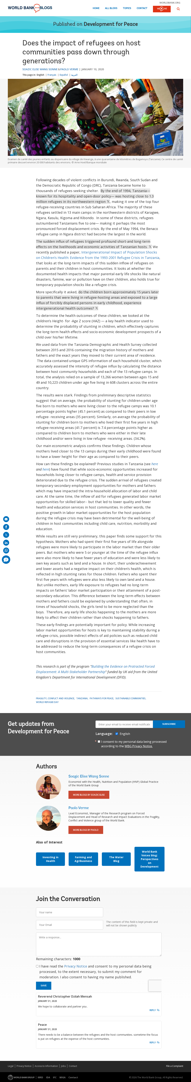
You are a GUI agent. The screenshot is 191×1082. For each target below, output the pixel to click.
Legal (10, 1066)
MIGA (62, 1077)
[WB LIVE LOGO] (162, 9)
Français (52, 74)
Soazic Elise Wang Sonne (40, 69)
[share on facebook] (6, 527)
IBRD (40, 1077)
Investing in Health (50, 859)
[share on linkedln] (6, 543)
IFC (55, 1077)
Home (96, 8)
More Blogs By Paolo (85, 829)
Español (64, 74)
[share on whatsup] (6, 551)
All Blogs (111, 8)
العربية (74, 74)
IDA (48, 1077)
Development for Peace (111, 24)
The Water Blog (116, 859)
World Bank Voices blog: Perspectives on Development (149, 859)
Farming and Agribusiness (83, 859)
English (40, 74)
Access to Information (46, 1066)
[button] (178, 8)
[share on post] (6, 535)
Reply (153, 1010)
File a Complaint (174, 1066)
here (154, 464)
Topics (127, 8)
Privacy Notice (75, 966)
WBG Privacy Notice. (139, 746)
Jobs (63, 1066)
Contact (142, 8)
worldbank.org (169, 2)
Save (44, 985)
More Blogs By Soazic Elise (89, 794)
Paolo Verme (69, 69)
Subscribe (169, 724)
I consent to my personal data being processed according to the (134, 744)
